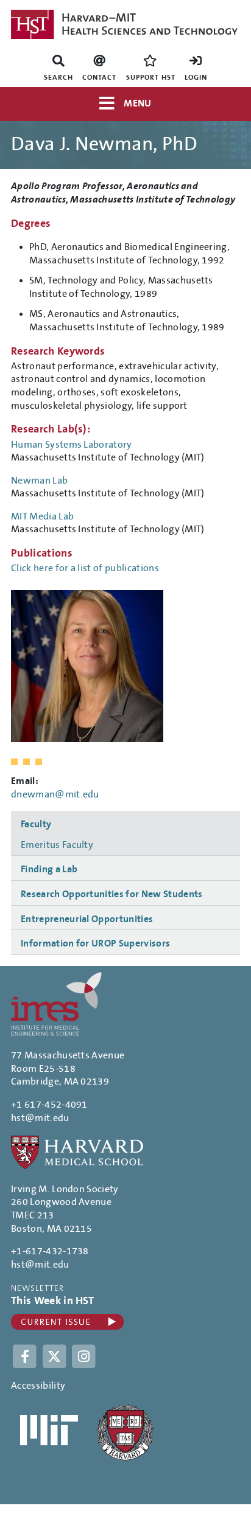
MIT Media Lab (42, 516)
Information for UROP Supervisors (95, 943)
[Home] (125, 24)
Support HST (150, 78)
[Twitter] (56, 1355)
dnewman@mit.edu (55, 794)
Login (196, 78)
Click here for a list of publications (85, 568)
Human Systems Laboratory (71, 444)
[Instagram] (84, 1355)
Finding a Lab (49, 869)
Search (58, 78)
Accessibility (38, 1385)
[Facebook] (26, 1355)
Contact (99, 78)
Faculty (36, 824)
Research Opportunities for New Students (111, 894)
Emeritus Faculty (57, 844)
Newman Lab (39, 480)
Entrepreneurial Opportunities (87, 919)
